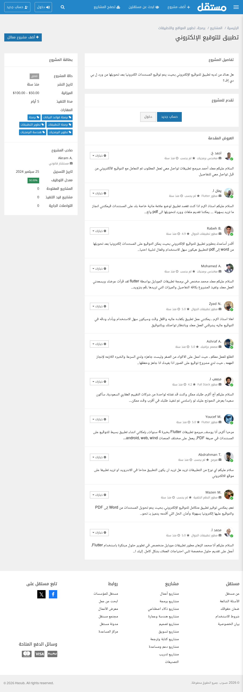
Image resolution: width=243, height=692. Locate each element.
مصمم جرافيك (209, 346)
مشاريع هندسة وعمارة (163, 616)
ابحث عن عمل (108, 601)
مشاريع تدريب (169, 654)
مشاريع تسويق (169, 632)
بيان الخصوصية (228, 624)
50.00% (33, 180)
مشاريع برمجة (169, 601)
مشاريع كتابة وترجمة (164, 639)
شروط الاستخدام (227, 616)
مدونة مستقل (109, 624)
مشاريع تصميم (169, 624)
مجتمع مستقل (108, 616)
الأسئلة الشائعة (229, 601)
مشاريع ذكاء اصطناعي (163, 609)
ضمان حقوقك (229, 609)
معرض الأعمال (108, 609)
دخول (148, 116)
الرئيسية (233, 28)
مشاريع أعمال (169, 594)
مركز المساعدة (108, 632)
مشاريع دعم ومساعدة (164, 647)
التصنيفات (172, 662)
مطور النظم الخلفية (205, 497)
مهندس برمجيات (207, 158)
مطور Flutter (209, 196)
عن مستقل (232, 594)
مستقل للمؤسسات (105, 594)
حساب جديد (169, 116)
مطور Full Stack (207, 384)
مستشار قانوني (59, 163)
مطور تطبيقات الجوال (204, 233)
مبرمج (214, 459)
